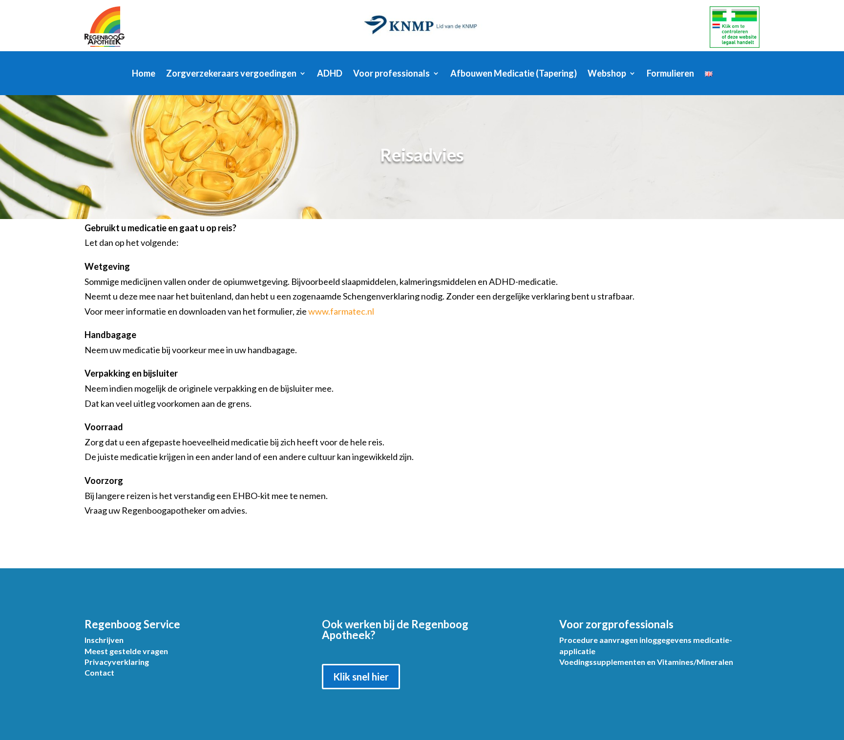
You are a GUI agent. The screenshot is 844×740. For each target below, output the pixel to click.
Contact (99, 672)
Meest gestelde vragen (126, 651)
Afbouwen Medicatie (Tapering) (513, 74)
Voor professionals (391, 74)
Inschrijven (104, 639)
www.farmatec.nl (341, 311)
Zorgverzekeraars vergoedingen (231, 74)
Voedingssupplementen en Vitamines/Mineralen (646, 661)
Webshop (607, 74)
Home (143, 74)
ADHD (329, 74)
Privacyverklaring (116, 661)
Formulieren (670, 74)
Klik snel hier (361, 676)
